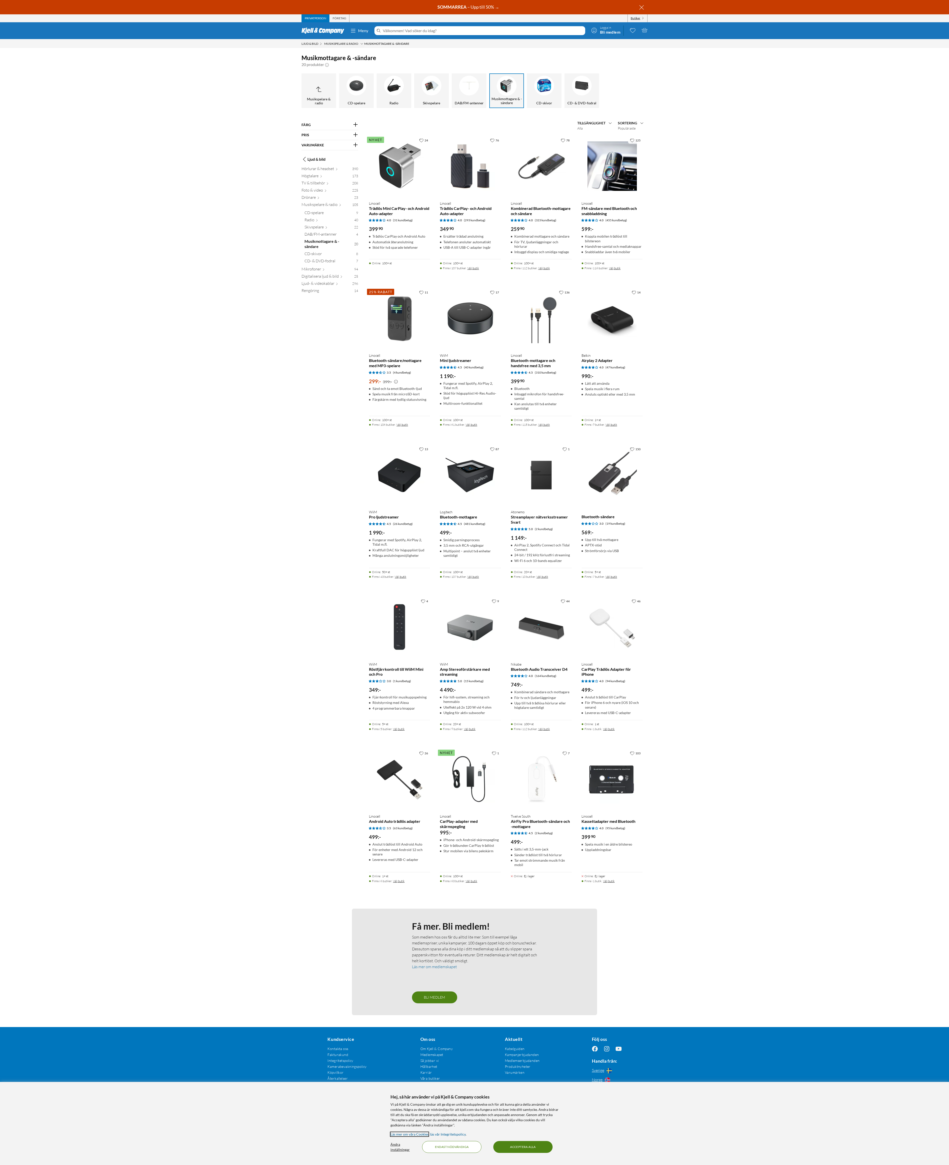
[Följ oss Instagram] (607, 1049)
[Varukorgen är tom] (644, 30)
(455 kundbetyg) (616, 220)
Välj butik (473, 268)
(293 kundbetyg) (474, 220)
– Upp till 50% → (468, 7)
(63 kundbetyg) (403, 828)
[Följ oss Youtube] (619, 1049)
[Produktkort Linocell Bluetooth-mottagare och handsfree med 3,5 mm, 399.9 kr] (541, 318)
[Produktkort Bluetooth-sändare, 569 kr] (612, 475)
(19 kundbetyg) (615, 523)
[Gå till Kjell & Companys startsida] (324, 31)
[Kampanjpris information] (396, 382)
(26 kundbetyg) (403, 524)
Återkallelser (337, 1078)
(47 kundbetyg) (615, 367)
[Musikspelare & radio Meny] (361, 44)
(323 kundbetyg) (545, 220)
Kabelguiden (515, 1049)
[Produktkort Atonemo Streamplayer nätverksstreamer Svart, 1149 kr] (541, 475)
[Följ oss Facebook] (595, 1049)
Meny (363, 30)
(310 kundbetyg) (545, 372)
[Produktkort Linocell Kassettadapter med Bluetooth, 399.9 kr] (612, 779)
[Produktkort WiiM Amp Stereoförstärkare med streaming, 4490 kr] (470, 627)
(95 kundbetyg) (615, 828)
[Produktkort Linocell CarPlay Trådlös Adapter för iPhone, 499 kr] (612, 627)
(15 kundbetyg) (474, 681)
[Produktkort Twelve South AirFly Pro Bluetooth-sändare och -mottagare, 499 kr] (541, 779)
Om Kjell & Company (436, 1049)
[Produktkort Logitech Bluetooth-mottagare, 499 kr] (470, 475)
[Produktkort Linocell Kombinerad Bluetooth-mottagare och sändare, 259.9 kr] (541, 166)
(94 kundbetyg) (615, 681)
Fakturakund (337, 1055)
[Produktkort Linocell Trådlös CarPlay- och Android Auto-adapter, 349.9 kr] (470, 166)
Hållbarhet (428, 1066)
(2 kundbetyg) (544, 529)
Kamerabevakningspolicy (347, 1066)
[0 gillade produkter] (633, 30)
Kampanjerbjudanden (522, 1055)
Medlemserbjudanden (522, 1060)
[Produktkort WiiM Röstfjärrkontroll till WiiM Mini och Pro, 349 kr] (399, 627)
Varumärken (514, 1072)
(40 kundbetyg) (474, 367)
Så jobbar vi (429, 1060)
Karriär (426, 1072)
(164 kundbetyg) (545, 676)
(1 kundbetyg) (402, 681)
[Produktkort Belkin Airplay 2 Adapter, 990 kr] (612, 318)
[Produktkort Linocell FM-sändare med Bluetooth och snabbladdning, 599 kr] (612, 166)
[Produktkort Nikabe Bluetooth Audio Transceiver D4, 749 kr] (541, 627)
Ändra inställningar (400, 1147)
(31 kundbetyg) (403, 220)
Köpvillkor (335, 1072)
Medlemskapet (431, 1055)
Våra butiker (430, 1078)
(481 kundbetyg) (474, 524)
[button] (327, 64)
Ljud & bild (316, 159)
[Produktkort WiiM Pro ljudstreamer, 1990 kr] (399, 475)
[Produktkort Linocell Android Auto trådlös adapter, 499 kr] (399, 779)
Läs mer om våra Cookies (409, 1134)
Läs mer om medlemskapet (434, 966)
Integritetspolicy (340, 1060)
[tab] (315, 18)
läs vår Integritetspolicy (448, 1134)
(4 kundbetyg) (402, 372)
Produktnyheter (518, 1066)
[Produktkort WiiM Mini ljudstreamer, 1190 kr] (470, 318)
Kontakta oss (337, 1049)
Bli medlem (434, 997)
